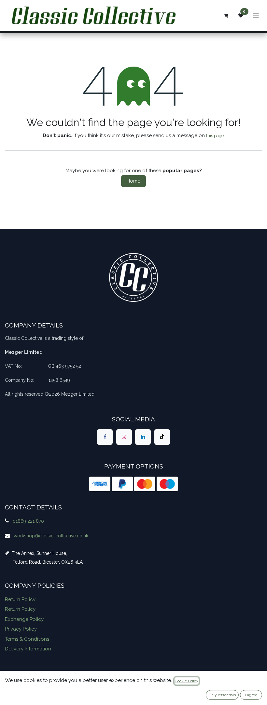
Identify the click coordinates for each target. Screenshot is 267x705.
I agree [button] (251, 695)
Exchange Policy (24, 619)
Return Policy (20, 599)
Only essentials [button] (222, 695)
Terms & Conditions (27, 639)
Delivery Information (28, 649)
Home (133, 181)
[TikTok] (162, 437)
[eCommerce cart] (226, 15)
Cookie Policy (186, 681)
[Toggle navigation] (256, 15)
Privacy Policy (21, 629)
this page (215, 135)
